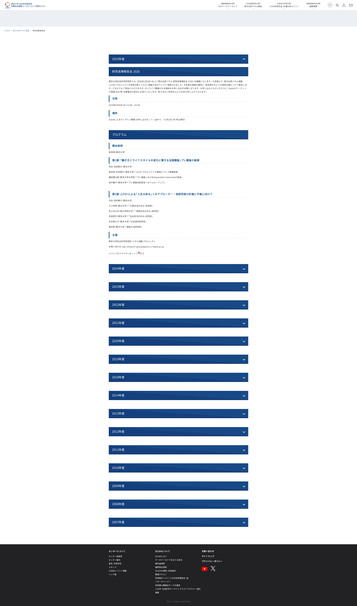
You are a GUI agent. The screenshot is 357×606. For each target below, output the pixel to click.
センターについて (117, 551)
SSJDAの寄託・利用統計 (165, 570)
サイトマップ (208, 556)
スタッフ (112, 567)
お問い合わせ (208, 551)
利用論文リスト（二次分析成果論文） (170, 578)
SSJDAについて (162, 551)
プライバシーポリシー (212, 561)
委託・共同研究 (115, 563)
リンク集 (112, 574)
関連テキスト (161, 574)
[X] (213, 570)
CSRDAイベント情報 (118, 570)
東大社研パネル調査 (21, 30)
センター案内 (114, 559)
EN (330, 5)
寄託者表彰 (160, 563)
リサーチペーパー (163, 581)
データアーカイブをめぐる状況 (168, 559)
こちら (152, 119)
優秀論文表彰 (161, 567)
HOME (7, 30)
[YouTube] (204, 570)
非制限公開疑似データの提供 (167, 585)
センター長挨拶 (115, 556)
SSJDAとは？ (161, 556)
